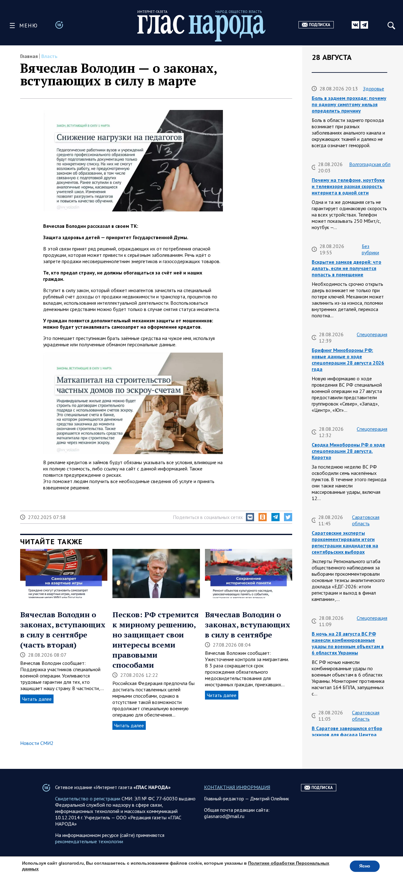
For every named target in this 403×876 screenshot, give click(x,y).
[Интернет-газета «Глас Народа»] (201, 28)
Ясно (364, 866)
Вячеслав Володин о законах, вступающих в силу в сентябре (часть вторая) (62, 629)
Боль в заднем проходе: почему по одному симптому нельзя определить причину (349, 104)
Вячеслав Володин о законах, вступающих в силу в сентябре (247, 624)
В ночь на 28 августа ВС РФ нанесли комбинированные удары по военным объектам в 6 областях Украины (348, 643)
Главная (29, 56)
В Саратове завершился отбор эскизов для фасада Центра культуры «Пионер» (347, 734)
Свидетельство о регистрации (87, 798)
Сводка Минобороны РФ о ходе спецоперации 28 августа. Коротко (348, 450)
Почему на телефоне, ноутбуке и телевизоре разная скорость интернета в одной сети (348, 186)
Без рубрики (370, 249)
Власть (49, 56)
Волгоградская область (374, 164)
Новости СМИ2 (37, 743)
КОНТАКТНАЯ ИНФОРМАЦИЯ (237, 787)
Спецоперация (372, 334)
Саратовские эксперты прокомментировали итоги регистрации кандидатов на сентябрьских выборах (345, 542)
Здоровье (373, 88)
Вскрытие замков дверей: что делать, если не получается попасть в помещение (346, 268)
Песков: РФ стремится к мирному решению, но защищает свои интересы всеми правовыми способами (155, 639)
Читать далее (37, 699)
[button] (250, 517)
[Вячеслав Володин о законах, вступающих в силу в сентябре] (248, 574)
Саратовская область (365, 520)
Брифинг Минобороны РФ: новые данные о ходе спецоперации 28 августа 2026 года (348, 359)
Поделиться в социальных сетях (208, 517)
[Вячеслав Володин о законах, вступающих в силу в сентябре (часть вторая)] (63, 574)
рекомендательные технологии (89, 841)
